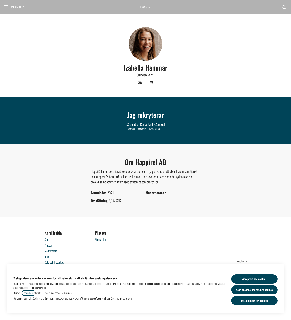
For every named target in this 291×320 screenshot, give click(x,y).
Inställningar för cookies (254, 301)
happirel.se (242, 261)
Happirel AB (145, 7)
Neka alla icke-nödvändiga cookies (254, 290)
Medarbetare (50, 251)
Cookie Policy (29, 293)
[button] (284, 6)
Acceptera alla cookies (254, 279)
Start (47, 239)
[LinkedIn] (151, 83)
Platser (48, 245)
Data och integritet (54, 262)
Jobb (46, 256)
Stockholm (100, 239)
